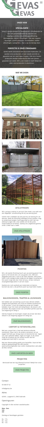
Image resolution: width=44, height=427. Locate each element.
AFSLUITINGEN (22, 208)
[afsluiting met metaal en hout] (22, 91)
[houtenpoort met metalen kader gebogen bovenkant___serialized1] (22, 251)
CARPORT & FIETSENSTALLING (22, 327)
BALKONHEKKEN (10, 298)
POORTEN (22, 269)
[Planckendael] (22, 189)
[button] (3, 157)
